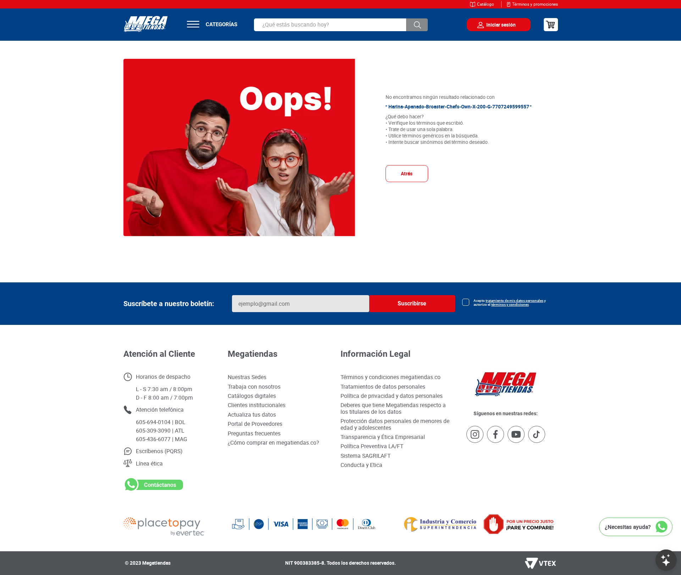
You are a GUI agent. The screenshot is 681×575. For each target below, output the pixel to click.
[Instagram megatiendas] (474, 435)
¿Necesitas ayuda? (628, 527)
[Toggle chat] (666, 560)
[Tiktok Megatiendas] (536, 435)
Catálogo (485, 4)
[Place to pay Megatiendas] (177, 524)
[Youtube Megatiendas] (516, 435)
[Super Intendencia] (429, 524)
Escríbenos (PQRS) (159, 451)
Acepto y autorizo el (510, 302)
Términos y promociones (535, 4)
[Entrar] (493, 24)
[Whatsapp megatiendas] (153, 490)
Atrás (407, 173)
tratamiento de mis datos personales (514, 301)
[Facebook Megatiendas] (495, 435)
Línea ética (149, 463)
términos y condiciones (510, 304)
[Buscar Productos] (417, 24)
